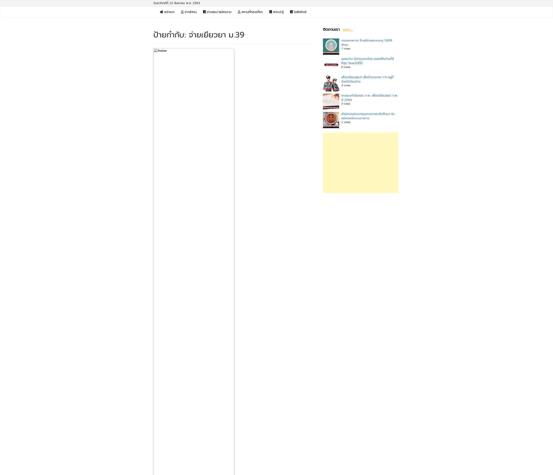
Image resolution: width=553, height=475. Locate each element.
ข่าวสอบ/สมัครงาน (218, 12)
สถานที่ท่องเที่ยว (251, 12)
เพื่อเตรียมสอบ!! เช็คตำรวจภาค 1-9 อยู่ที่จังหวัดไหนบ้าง (367, 79)
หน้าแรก (169, 12)
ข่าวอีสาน (190, 12)
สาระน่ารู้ (278, 12)
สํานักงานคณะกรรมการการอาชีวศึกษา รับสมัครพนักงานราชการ (368, 116)
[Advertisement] (361, 163)
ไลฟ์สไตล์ (299, 12)
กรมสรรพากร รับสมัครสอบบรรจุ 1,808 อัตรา (366, 42)
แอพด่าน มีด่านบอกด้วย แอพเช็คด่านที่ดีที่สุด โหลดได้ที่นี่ (367, 61)
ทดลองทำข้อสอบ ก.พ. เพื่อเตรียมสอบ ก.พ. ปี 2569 (369, 97)
